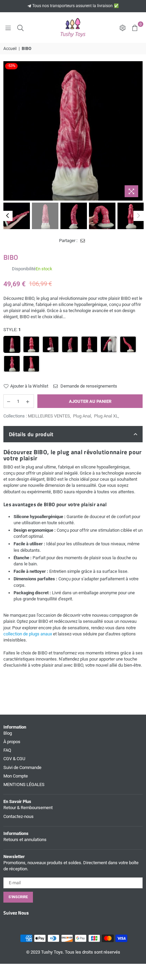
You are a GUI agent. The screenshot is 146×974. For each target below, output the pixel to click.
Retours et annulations (25, 839)
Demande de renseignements (88, 386)
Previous (8, 131)
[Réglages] (122, 27)
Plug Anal (82, 415)
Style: (12, 329)
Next (137, 131)
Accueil (10, 48)
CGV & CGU (14, 758)
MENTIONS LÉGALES (23, 784)
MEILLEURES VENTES (49, 415)
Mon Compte (15, 776)
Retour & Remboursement (28, 807)
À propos (11, 741)
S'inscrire (18, 897)
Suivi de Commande (22, 767)
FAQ (7, 750)
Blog (7, 733)
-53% (11, 66)
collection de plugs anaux (27, 633)
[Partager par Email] (82, 241)
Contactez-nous (18, 816)
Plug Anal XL (106, 415)
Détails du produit (31, 434)
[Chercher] (20, 27)
